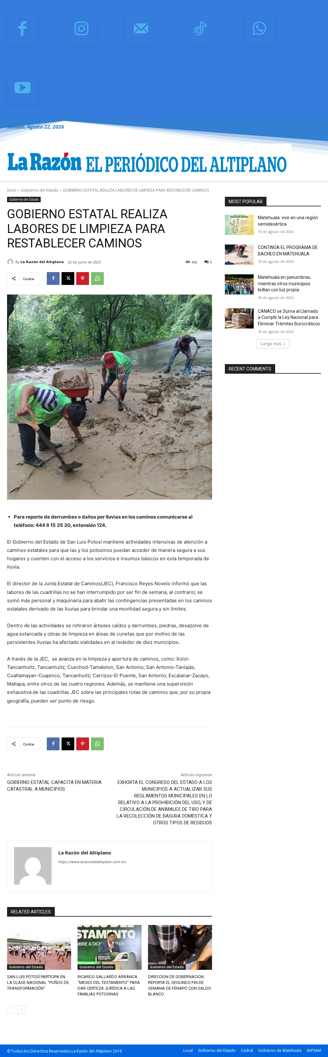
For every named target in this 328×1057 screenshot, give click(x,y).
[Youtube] (22, 89)
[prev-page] (11, 1009)
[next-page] (21, 1009)
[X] (68, 278)
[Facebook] (22, 29)
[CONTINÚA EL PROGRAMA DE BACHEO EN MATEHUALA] (239, 255)
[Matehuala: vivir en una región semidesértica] (239, 225)
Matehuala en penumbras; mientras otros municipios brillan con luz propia (284, 283)
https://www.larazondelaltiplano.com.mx (92, 862)
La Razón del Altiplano (42, 261)
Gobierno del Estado (40, 190)
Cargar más (270, 343)
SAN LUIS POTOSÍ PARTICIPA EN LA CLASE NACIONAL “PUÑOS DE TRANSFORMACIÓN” (38, 982)
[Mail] (141, 29)
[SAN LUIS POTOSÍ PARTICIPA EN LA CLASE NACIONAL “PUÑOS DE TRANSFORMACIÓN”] (39, 947)
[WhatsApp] (259, 29)
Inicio (12, 190)
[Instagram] (81, 29)
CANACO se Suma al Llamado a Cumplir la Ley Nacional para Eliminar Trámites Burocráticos (289, 317)
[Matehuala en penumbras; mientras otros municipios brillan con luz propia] (239, 284)
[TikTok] (200, 29)
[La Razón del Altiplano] (11, 262)
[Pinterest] (82, 278)
